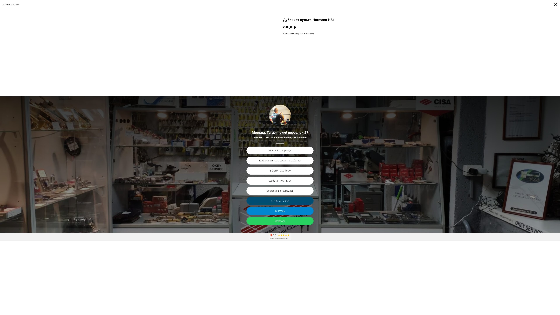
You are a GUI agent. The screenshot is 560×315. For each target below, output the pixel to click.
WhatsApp (280, 221)
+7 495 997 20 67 (280, 200)
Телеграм (280, 210)
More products (12, 4)
